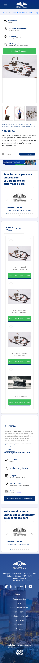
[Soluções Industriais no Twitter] (6, 586)
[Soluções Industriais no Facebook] (25, 586)
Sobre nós (19, 595)
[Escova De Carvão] (19, 197)
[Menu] (5, 5)
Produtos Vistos (10, 228)
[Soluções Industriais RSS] (11, 586)
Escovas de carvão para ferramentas (19, 268)
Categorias (19, 620)
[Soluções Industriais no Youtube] (30, 586)
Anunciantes (19, 624)
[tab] (6, 213)
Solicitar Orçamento (19, 51)
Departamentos (19, 599)
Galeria (19, 229)
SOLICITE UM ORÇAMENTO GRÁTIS (19, 276)
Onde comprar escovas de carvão (19, 311)
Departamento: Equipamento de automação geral (19, 544)
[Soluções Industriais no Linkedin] (16, 586)
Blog (19, 603)
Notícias (19, 629)
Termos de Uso (19, 612)
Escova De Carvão (14, 207)
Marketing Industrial (19, 616)
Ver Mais (18, 493)
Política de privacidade (19, 607)
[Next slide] (32, 200)
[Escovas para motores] (7, 113)
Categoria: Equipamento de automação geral (19, 210)
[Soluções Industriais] (21, 4)
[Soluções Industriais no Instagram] (21, 586)
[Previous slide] (7, 200)
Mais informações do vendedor (19, 498)
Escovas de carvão (19, 396)
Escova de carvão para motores (19, 354)
